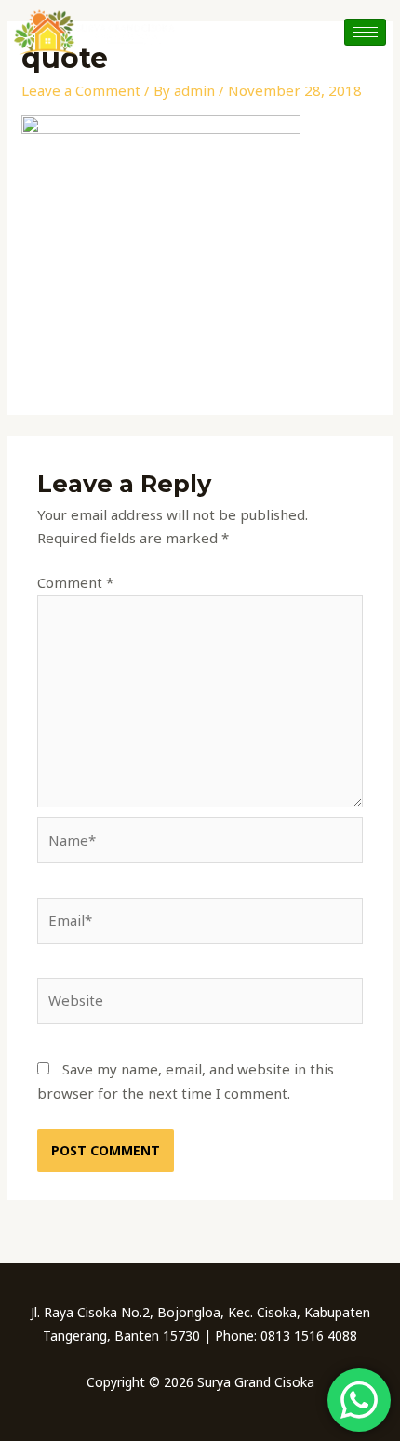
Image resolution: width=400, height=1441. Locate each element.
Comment (75, 582)
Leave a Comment (80, 90)
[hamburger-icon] (365, 32)
